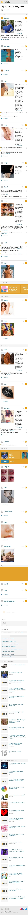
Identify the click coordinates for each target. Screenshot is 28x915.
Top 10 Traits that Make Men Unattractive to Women (16, 819)
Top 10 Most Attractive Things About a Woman (16, 787)
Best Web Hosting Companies (8, 656)
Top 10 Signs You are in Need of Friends (17, 866)
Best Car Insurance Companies (8, 646)
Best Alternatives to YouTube (8, 654)
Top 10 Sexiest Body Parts (15, 672)
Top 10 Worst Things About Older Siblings (16, 889)
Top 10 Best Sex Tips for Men (16, 712)
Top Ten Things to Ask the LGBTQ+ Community (15, 744)
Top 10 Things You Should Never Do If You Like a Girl (15, 874)
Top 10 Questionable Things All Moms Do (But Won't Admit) (17, 897)
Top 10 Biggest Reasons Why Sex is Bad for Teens (16, 728)
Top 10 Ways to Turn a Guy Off (17, 795)
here (22, 632)
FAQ (13, 911)
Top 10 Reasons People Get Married (16, 772)
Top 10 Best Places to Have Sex (17, 665)
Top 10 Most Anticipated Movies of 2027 (10, 644)
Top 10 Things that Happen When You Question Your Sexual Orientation (17, 690)
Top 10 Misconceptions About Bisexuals (16, 697)
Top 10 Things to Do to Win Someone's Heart (16, 858)
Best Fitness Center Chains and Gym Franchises (12, 649)
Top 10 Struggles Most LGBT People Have (16, 704)
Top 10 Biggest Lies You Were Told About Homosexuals (16, 681)
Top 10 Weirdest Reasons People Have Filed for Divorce (16, 850)
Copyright (9, 911)
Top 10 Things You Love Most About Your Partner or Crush (16, 780)
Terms (2, 911)
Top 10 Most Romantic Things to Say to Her (17, 764)
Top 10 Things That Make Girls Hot (17, 803)
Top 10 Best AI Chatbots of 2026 (9, 641)
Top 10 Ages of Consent (15, 751)
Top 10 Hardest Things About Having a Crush (16, 811)
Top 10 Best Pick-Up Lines (15, 842)
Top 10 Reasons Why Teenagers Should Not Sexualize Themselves (17, 721)
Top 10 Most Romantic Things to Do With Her (17, 827)
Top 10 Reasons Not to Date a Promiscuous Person (16, 882)
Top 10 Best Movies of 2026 (8, 638)
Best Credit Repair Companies (8, 651)
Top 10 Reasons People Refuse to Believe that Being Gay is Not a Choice (17, 737)
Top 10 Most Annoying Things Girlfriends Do (16, 835)
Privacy (5, 911)
